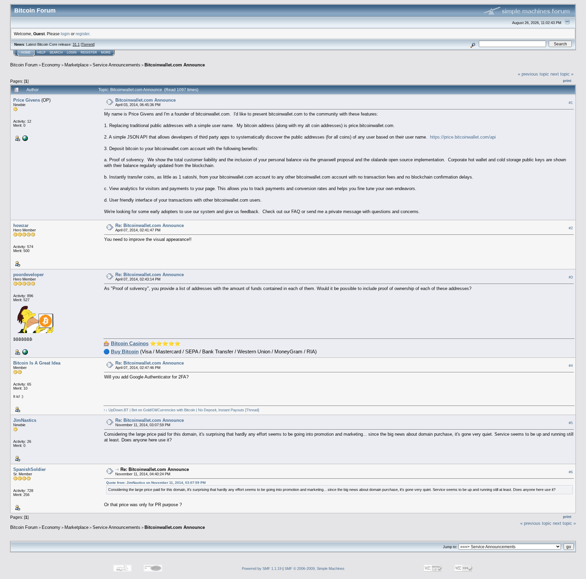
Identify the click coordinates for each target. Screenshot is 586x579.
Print (567, 81)
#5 (571, 423)
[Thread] (252, 410)
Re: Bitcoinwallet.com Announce (149, 225)
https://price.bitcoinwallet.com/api (463, 137)
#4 (571, 366)
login (65, 34)
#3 (571, 277)
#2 (571, 228)
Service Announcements (116, 64)
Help (41, 52)
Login (72, 52)
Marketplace (76, 64)
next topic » (561, 74)
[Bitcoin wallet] (24, 138)
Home (26, 52)
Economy (51, 64)
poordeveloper (28, 274)
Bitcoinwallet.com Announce (174, 64)
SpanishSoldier (29, 469)
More (106, 52)
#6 (571, 472)
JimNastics (24, 420)
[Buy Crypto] (24, 351)
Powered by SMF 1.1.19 (261, 568)
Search (56, 52)
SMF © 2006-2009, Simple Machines (315, 568)
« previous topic (533, 74)
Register (89, 52)
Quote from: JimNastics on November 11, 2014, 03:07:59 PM (156, 482)
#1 (571, 103)
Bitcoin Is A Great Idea (36, 363)
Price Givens (26, 100)
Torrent (88, 44)
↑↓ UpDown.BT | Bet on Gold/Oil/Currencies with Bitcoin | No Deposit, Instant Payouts (173, 410)
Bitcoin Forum (24, 64)
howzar (20, 225)
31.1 (76, 44)
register (82, 34)
